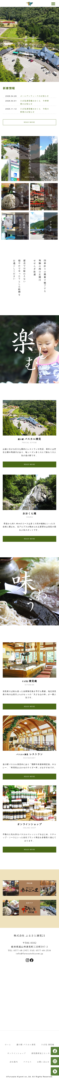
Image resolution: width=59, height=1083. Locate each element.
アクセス (27, 1062)
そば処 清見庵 (47, 1044)
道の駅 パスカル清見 (26, 1044)
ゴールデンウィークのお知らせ (34, 96)
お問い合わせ (43, 1062)
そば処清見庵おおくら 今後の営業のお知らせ (34, 110)
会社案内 (14, 1062)
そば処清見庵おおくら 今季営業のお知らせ (34, 102)
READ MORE (29, 122)
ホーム (8, 1044)
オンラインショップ (16, 1053)
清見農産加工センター (41, 1053)
